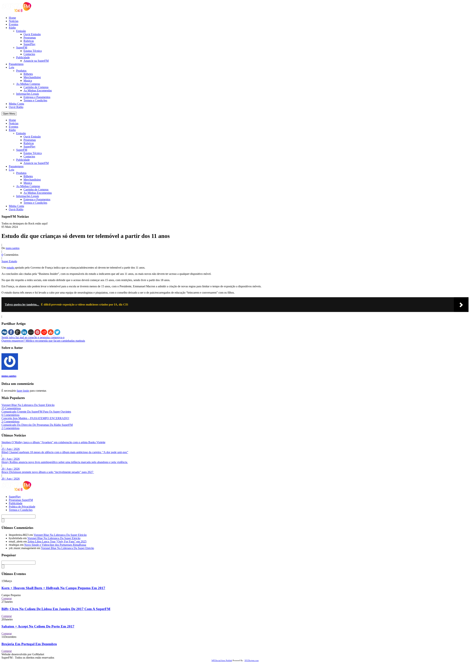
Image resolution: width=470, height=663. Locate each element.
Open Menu (9, 113)
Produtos (21, 70)
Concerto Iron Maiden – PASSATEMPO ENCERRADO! (35, 418)
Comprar (6, 598)
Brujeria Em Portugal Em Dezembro (29, 644)
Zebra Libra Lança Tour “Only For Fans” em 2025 (57, 541)
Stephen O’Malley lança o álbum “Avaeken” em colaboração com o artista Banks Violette (53, 442)
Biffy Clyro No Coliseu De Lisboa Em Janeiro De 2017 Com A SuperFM (55, 609)
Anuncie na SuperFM (36, 60)
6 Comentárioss (10, 414)
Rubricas (29, 40)
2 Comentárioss (10, 421)
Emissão (21, 31)
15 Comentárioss (11, 408)
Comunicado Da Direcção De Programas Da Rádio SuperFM (37, 424)
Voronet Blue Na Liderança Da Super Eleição (28, 405)
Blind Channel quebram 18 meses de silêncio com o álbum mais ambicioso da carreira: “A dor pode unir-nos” (64, 452)
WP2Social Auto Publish (222, 660)
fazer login (23, 390)
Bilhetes (28, 74)
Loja (11, 67)
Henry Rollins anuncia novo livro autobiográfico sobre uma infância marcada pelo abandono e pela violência (64, 462)
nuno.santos (12, 248)
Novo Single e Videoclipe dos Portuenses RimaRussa (55, 544)
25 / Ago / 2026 (10, 448)
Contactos (29, 54)
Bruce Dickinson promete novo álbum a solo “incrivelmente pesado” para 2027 (47, 472)
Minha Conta (16, 103)
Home (12, 17)
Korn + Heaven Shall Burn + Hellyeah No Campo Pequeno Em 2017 (53, 588)
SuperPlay (29, 44)
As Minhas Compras (28, 83)
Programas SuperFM (21, 500)
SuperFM (21, 47)
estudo (11, 267)
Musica (28, 80)
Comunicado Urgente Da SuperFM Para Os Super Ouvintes (36, 411)
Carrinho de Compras (36, 87)
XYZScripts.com (252, 660)
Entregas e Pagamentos (37, 97)
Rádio (12, 27)
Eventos (13, 24)
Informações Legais (27, 93)
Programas (30, 37)
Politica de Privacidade (22, 506)
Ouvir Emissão (32, 34)
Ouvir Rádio (16, 107)
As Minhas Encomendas (38, 90)
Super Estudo (9, 261)
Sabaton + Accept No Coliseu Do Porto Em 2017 (37, 626)
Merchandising (32, 77)
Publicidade (23, 57)
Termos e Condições (35, 100)
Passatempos (16, 64)
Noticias (13, 21)
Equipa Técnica (33, 50)
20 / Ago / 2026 (10, 458)
